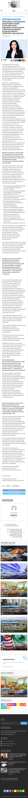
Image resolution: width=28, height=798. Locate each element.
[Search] (26, 10)
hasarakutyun (8, 37)
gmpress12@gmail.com (10, 743)
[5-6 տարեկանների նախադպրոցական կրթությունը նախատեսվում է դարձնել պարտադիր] (14, 686)
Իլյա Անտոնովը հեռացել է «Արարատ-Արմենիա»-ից (17, 762)
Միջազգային (5, 641)
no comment (18, 35)
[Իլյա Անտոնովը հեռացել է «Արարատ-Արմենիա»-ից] (4, 763)
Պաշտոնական (14, 622)
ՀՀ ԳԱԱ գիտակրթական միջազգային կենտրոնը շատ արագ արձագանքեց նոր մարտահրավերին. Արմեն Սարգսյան (17, 755)
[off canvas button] (1, 10)
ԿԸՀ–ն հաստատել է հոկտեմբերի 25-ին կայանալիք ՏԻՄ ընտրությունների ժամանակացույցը (12, 556)
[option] (14, 686)
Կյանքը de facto (6, 19)
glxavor (3, 37)
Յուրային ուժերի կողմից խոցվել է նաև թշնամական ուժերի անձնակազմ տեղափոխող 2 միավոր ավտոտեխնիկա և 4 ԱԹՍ (17, 770)
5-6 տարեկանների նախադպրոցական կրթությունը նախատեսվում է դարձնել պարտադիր (12, 592)
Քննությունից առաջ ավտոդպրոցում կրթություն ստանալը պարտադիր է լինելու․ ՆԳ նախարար (13, 574)
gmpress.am (6, 35)
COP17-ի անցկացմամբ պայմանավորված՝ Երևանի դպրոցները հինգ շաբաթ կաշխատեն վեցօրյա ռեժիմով (13, 610)
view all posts (13, 515)
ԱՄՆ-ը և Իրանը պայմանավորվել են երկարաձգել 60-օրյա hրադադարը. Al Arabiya (12, 645)
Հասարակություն (16, 19)
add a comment (8, 500)
